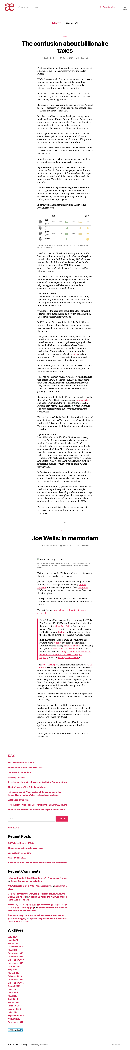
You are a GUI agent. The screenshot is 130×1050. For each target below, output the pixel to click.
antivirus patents (72, 646)
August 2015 (14, 986)
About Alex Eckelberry (107, 7)
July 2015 (12, 989)
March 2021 (13, 943)
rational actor (82, 400)
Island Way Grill (62, 626)
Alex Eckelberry (51, 58)
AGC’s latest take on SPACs (21, 762)
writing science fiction (68, 657)
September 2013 (16, 1015)
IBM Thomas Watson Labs (65, 649)
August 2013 (14, 1019)
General (65, 531)
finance (65, 36)
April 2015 (13, 999)
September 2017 (16, 960)
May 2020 (12, 950)
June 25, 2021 (68, 58)
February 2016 (15, 976)
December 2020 (15, 947)
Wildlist (57, 643)
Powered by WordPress (39, 1045)
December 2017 (15, 956)
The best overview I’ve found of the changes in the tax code (36, 810)
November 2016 (15, 963)
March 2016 (13, 973)
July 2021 (12, 937)
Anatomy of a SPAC (17, 777)
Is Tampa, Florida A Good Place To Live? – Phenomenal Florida (37, 878)
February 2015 (15, 1006)
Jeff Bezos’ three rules (19, 800)
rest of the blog (48, 665)
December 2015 (15, 979)
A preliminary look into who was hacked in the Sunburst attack (37, 782)
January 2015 (14, 1009)
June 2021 (13, 940)
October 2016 (14, 966)
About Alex (13, 828)
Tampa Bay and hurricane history (26, 881)
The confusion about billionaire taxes (65, 47)
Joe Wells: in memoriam (65, 538)
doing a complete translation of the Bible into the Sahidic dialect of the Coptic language (65, 654)
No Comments (83, 58)
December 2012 (15, 1022)
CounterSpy (83, 587)
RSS (11, 756)
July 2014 (12, 1012)
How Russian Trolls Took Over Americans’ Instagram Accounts (37, 805)
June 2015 (13, 992)
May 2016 (12, 970)
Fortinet (62, 632)
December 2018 (15, 953)
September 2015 (16, 983)
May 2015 (12, 996)
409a (75, 354)
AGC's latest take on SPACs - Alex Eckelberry (29, 886)
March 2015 (13, 1002)
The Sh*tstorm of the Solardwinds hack (27, 787)
